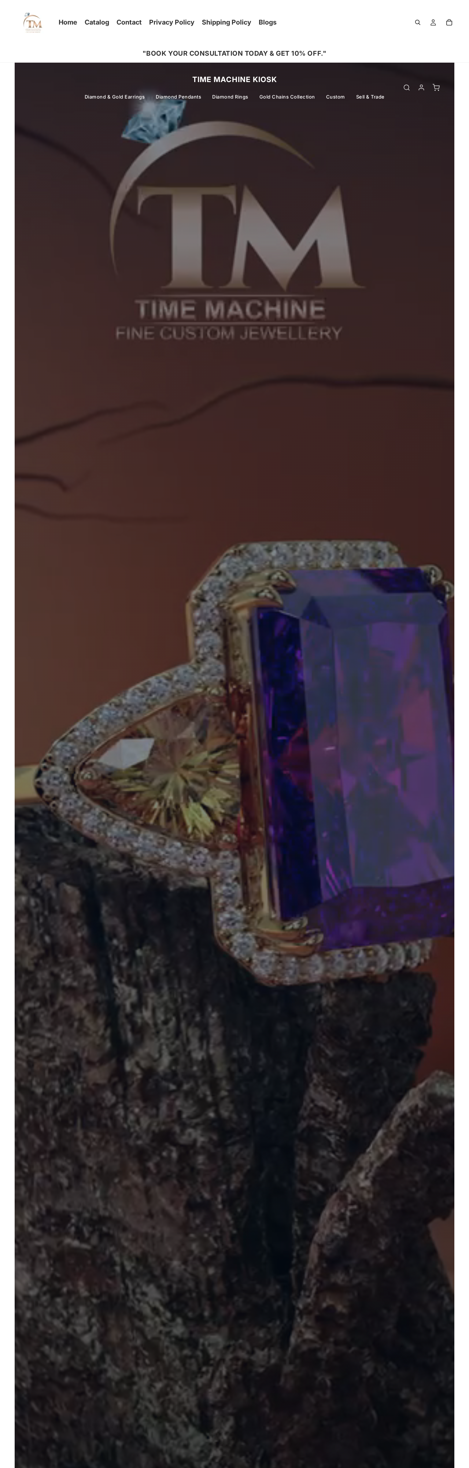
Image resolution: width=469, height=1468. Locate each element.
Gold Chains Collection (287, 97)
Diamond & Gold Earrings (115, 97)
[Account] (421, 87)
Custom (335, 97)
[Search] (418, 22)
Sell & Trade (370, 97)
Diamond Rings (230, 97)
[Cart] (449, 22)
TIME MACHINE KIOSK (234, 79)
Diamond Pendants (178, 97)
